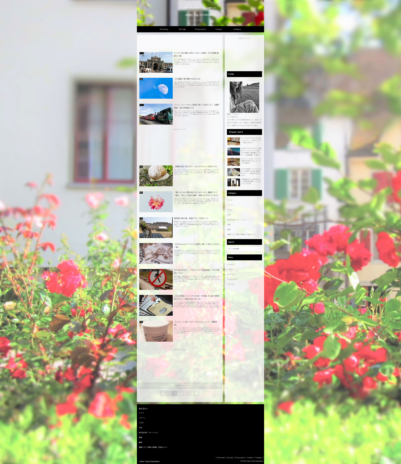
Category (231, 264)
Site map (230, 284)
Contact (230, 269)
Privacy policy (232, 279)
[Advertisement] (180, 43)
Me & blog (231, 274)
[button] (260, 249)
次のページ (180, 385)
